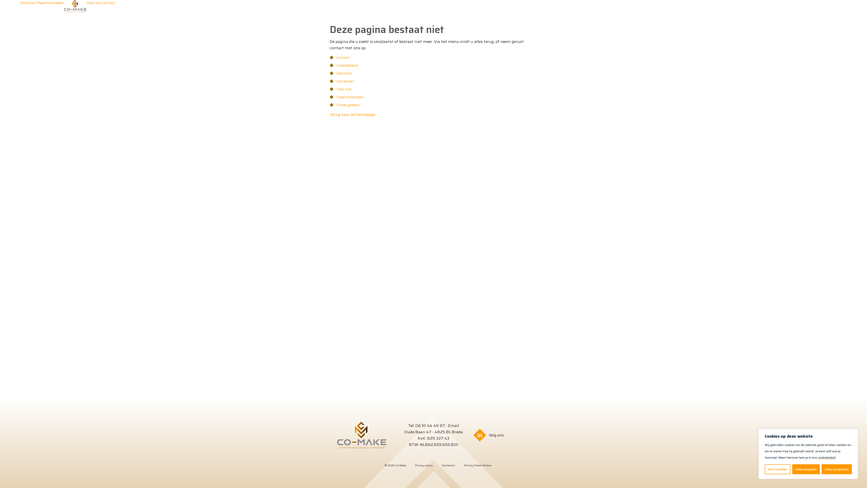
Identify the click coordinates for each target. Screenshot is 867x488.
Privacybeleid (348, 105)
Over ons (344, 89)
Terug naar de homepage (352, 114)
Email (453, 425)
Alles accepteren (837, 469)
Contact (343, 57)
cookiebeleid (826, 457)
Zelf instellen (777, 469)
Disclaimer (345, 81)
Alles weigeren (806, 469)
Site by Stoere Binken (478, 465)
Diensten (344, 73)
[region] (808, 454)
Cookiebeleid (347, 65)
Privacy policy (424, 465)
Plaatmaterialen (350, 97)
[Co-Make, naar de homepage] (75, 11)
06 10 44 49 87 (430, 425)
